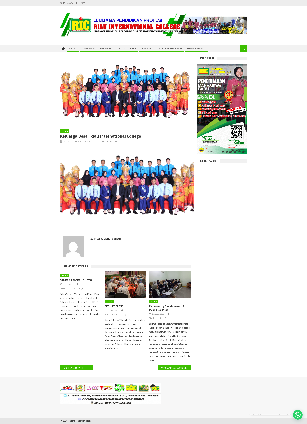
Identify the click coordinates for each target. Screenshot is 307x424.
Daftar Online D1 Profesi (169, 48)
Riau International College (89, 141)
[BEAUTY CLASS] (125, 284)
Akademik (87, 48)
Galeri (119, 48)
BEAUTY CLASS (114, 306)
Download (146, 48)
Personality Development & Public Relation (167, 308)
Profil (72, 48)
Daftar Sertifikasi (196, 48)
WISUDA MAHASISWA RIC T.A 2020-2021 (176, 368)
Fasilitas (104, 48)
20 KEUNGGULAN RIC (74, 368)
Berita (133, 48)
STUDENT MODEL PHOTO (76, 280)
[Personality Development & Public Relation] (170, 284)
